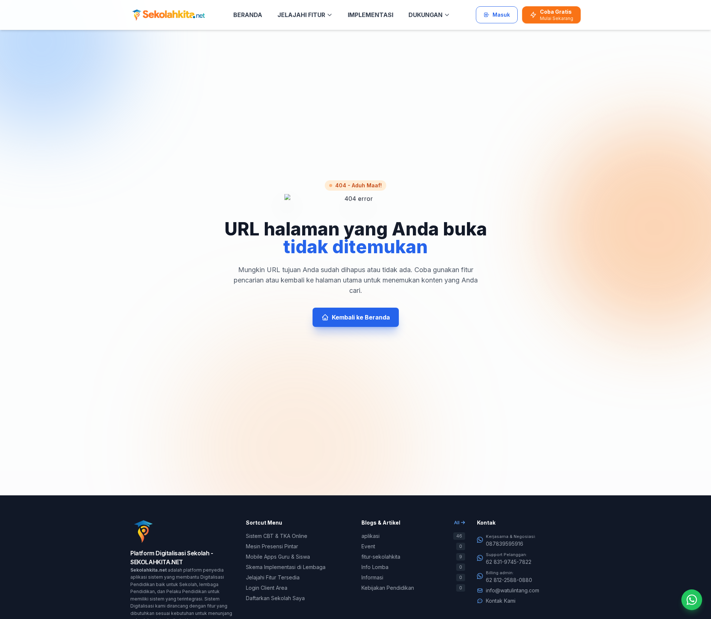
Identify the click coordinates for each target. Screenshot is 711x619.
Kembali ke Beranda (361, 317)
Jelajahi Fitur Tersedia (273, 577)
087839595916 (504, 544)
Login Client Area (266, 588)
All (457, 522)
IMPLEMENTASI (370, 15)
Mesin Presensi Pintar (272, 546)
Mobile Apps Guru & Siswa (278, 556)
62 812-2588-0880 (509, 580)
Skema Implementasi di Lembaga (286, 567)
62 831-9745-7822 (508, 562)
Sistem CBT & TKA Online (276, 536)
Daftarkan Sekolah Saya (275, 598)
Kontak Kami (500, 601)
